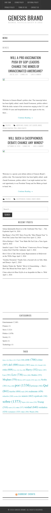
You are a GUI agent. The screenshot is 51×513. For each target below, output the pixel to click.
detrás (34, 365)
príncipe (37, 385)
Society (5, 337)
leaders (34, 125)
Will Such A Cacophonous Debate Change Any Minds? (25, 140)
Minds (40, 125)
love (27, 375)
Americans (19, 125)
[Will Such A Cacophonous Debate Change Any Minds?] (26, 160)
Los (17, 375)
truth (12, 407)
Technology (7, 344)
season (28, 395)
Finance (5, 326)
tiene (33, 402)
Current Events (26, 494)
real (24, 391)
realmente (36, 391)
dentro (24, 364)
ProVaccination (8, 128)
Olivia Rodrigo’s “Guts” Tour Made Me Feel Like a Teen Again (25, 241)
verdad (31, 407)
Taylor (25, 402)
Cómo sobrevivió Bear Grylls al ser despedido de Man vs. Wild (25, 272)
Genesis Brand (25, 17)
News (4, 329)
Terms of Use (22, 7)
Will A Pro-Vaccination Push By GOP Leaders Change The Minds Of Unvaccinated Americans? (25, 64)
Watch (34, 412)
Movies (21, 380)
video (25, 411)
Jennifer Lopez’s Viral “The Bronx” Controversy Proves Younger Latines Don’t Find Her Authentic (25, 248)
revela (17, 396)
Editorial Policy (32, 2)
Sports (5, 341)
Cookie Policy (19, 2)
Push (15, 128)
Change (26, 125)
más (38, 380)
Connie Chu (24, 74)
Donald (42, 365)
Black (12, 360)
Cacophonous (20, 199)
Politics (8, 125)
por (23, 385)
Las (7, 374)
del (14, 364)
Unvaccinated (21, 128)
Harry (32, 369)
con (31, 359)
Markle (36, 375)
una (20, 407)
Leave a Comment (36, 74)
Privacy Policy (9, 7)
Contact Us (35, 7)
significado (40, 396)
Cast (21, 360)
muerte (30, 380)
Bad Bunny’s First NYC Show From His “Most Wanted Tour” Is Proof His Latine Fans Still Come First (25, 236)
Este (16, 370)
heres (42, 370)
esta (8, 369)
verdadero (14, 411)
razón (15, 391)
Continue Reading (25, 117)
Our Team (8, 2)
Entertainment (8, 322)
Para (11, 386)
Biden (6, 360)
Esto (22, 370)
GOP (30, 125)
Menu (5, 37)
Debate (34, 199)
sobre (12, 401)
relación (8, 396)
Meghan (10, 379)
